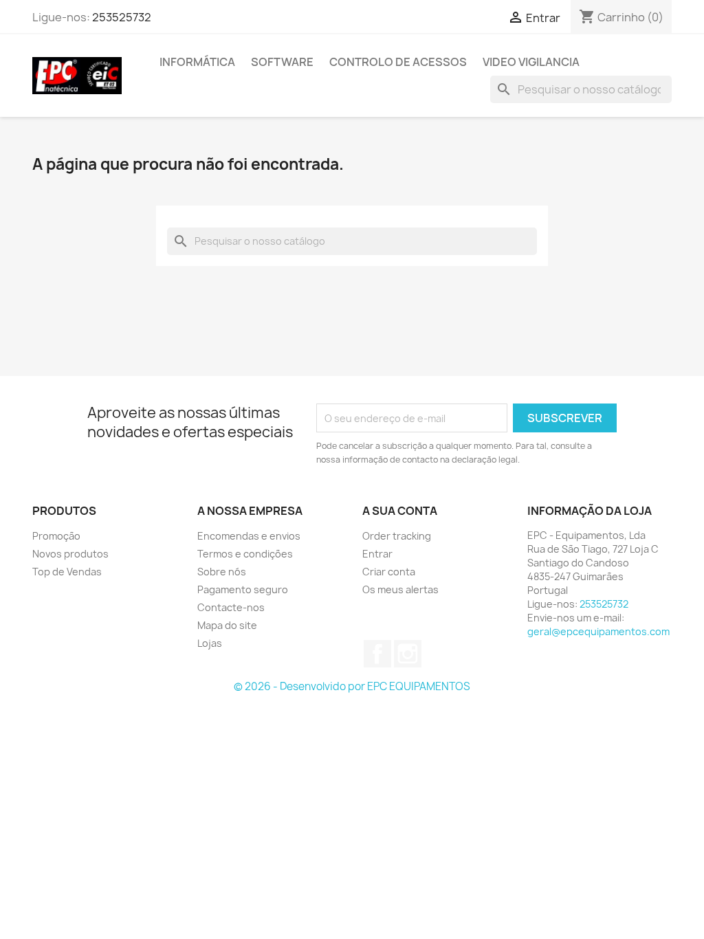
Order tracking (396, 535)
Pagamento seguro (242, 589)
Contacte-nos (231, 607)
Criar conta (388, 571)
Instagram (407, 653)
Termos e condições (245, 553)
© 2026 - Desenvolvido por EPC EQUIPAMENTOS (352, 686)
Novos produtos (70, 553)
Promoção (56, 535)
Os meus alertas (400, 589)
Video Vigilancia (531, 61)
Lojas (209, 643)
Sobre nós (221, 571)
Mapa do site (227, 625)
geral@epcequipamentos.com (598, 631)
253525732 (121, 17)
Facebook (377, 653)
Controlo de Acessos (398, 61)
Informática (197, 61)
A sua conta (399, 510)
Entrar (377, 553)
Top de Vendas (67, 571)
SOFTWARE (282, 61)
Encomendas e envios (248, 535)
